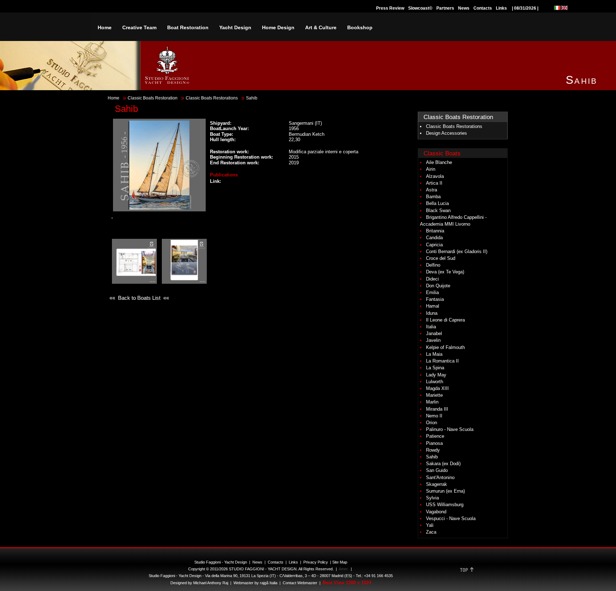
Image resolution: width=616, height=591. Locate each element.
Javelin (433, 340)
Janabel (434, 333)
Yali (429, 525)
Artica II (434, 183)
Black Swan (438, 210)
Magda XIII (437, 388)
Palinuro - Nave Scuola (449, 429)
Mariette (434, 395)
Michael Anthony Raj (210, 583)
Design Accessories (446, 133)
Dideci (432, 279)
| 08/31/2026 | (525, 8)
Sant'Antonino (440, 477)
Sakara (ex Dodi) (443, 463)
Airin (430, 169)
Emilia (432, 292)
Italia (431, 326)
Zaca (431, 532)
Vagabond (436, 511)
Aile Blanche (439, 162)
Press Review (390, 8)
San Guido (437, 470)
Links (501, 8)
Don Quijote (438, 285)
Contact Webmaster (300, 583)
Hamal (432, 306)
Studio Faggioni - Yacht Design (220, 562)
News (463, 8)
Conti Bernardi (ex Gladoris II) (456, 251)
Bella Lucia (437, 203)
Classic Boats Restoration (153, 98)
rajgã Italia (268, 583)
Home (113, 98)
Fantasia (435, 299)
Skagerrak (436, 484)
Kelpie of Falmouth (445, 347)
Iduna (431, 313)
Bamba (433, 196)
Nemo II (434, 415)
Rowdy (433, 450)
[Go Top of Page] (467, 572)
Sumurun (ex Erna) (445, 491)
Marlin (432, 402)
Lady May (436, 374)
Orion (431, 422)
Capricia (434, 244)
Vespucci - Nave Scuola (451, 518)
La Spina (435, 367)
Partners (445, 8)
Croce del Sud (440, 258)
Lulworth (434, 381)
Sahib (432, 456)
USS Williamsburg (444, 504)
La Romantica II (442, 361)
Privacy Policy (315, 562)
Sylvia (432, 497)
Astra (431, 189)
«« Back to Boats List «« (139, 298)
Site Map (339, 562)
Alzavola (435, 176)
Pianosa (434, 443)
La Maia (434, 354)
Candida (434, 237)
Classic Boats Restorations (212, 98)
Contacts (482, 8)
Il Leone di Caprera (445, 320)
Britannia (435, 230)
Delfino (433, 265)
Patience (435, 436)
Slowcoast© (420, 8)
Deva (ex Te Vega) (445, 271)
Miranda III (437, 409)
